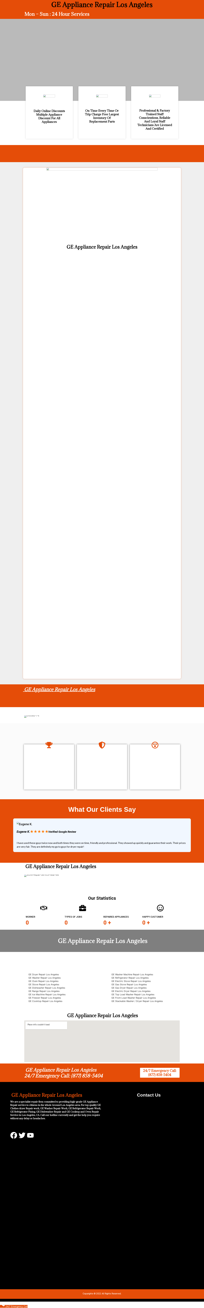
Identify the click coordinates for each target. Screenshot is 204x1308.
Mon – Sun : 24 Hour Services (57, 14)
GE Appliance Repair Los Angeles (59, 689)
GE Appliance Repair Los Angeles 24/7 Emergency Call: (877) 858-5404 (63, 1073)
